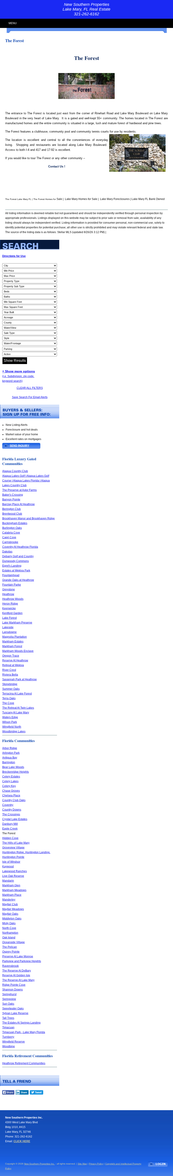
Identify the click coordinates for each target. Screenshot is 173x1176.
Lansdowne (9, 632)
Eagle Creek (10, 828)
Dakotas (7, 551)
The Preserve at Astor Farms (19, 490)
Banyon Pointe (11, 499)
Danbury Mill (10, 823)
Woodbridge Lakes (13, 731)
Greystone (8, 589)
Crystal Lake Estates (14, 819)
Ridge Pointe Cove (13, 984)
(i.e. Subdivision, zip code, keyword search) (18, 376)
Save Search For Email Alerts (30, 397)
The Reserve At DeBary (16, 970)
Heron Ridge (10, 603)
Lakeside (8, 627)
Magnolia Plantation (14, 636)
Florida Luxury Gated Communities (19, 461)
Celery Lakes (10, 781)
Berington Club (11, 509)
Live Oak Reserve (13, 876)
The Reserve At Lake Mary (18, 980)
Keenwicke (9, 608)
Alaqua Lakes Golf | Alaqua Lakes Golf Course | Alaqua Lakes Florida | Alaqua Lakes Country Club (26, 480)
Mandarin (8, 880)
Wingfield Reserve (13, 1041)
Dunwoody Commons (15, 561)
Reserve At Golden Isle (16, 975)
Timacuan (8, 1027)
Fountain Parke (11, 584)
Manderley (8, 899)
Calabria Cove (11, 532)
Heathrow (8, 594)
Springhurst (9, 994)
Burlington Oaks (12, 528)
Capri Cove (9, 537)
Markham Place (11, 894)
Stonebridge (9, 684)
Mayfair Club (10, 904)
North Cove (9, 928)
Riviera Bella (10, 674)
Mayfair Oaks (10, 913)
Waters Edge (10, 717)
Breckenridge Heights (15, 771)
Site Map (82, 1163)
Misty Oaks (9, 923)
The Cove (8, 703)
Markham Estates (12, 641)
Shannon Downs (12, 989)
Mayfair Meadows (13, 909)
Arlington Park (11, 752)
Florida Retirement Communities (27, 1055)
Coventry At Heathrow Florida (20, 546)
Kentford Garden (12, 613)
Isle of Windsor (11, 861)
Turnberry (8, 1036)
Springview (9, 999)
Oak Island (8, 937)
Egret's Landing (11, 565)
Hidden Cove (10, 838)
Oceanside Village (13, 942)
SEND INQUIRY (19, 445)
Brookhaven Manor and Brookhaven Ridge (28, 518)
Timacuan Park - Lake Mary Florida (23, 1032)
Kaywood (8, 866)
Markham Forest (12, 646)
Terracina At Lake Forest (17, 693)
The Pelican (9, 947)
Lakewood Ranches (14, 871)
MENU (13, 23)
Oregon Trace (10, 655)
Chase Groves (11, 790)
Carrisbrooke (10, 542)
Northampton (10, 932)
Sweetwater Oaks (13, 1008)
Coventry (7, 805)
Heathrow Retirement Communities (23, 1063)
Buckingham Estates (14, 523)
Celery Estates (11, 776)
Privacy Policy (96, 1163)
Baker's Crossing (12, 494)
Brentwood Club (12, 513)
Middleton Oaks (11, 918)
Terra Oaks (9, 698)
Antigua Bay (9, 757)
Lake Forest (9, 617)
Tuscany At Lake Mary (15, 712)
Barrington (8, 762)
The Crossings (11, 814)
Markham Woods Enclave (18, 651)
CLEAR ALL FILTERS (30, 388)
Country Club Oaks (13, 800)
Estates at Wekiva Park (16, 570)
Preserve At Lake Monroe (17, 956)
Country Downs (11, 809)
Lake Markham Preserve (17, 622)
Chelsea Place (11, 795)
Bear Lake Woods (13, 767)
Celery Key (9, 786)
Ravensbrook (10, 965)
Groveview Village (13, 847)
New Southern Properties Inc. (39, 1163)
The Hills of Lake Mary (16, 842)
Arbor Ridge (9, 748)
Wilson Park (9, 722)
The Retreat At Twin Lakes (18, 707)
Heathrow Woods (12, 599)
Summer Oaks (11, 688)
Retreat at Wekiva (13, 665)
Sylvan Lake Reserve (15, 1013)
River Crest (9, 670)
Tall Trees (8, 1018)
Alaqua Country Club (15, 471)
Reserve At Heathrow (15, 660)
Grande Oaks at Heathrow (18, 580)
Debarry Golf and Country (18, 556)
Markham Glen (11, 885)
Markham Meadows (14, 890)
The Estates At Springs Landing (21, 1022)
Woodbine (8, 1046)
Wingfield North (11, 726)
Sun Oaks (8, 1003)
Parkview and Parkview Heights (21, 961)
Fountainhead (10, 575)
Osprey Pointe (11, 951)
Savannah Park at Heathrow (19, 679)
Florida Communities (18, 740)
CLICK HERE (22, 1141)
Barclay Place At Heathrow (18, 504)
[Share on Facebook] (8, 1093)
